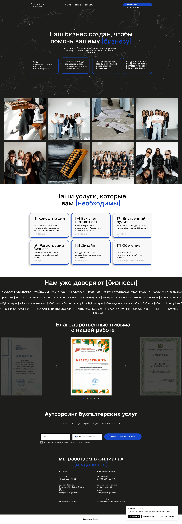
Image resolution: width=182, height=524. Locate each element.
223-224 (63, 477)
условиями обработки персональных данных (72, 442)
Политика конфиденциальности (108, 499)
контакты (88, 5)
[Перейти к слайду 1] (83, 398)
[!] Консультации (49, 218)
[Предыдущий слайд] (56, 366)
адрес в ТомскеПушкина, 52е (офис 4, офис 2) (71, 487)
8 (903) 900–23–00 (106, 479)
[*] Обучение (129, 246)
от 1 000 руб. (81, 261)
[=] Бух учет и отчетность (87, 220)
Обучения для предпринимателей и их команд (129, 255)
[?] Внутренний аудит (131, 220)
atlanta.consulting (70, 502)
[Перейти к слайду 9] (94, 398)
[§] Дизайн (85, 246)
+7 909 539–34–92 (67, 479)
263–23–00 (102, 477)
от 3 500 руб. (81, 234)
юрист (114, 48)
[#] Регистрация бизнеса (48, 247)
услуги (68, 5)
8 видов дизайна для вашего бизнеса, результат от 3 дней (88, 255)
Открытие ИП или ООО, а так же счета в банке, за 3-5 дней (46, 255)
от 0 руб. (37, 261)
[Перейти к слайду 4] (87, 398)
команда (78, 5)
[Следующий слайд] (125, 366)
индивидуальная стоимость (131, 261)
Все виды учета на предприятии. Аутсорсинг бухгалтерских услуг (88, 228)
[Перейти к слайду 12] (98, 398)
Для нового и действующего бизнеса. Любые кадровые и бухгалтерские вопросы (47, 228)
